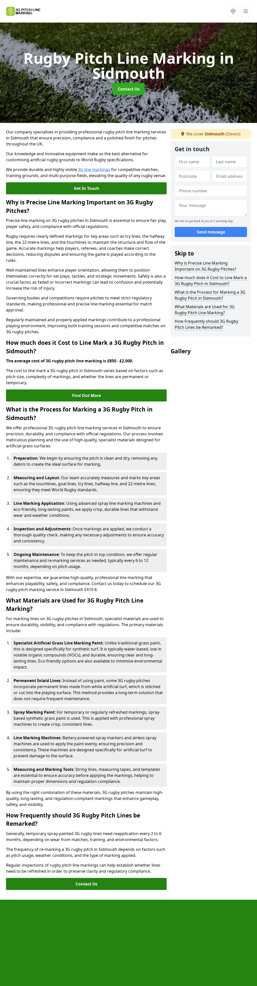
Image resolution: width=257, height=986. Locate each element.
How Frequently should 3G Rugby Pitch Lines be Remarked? (206, 324)
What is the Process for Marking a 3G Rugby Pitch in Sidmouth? (210, 295)
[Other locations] (233, 11)
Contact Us (129, 89)
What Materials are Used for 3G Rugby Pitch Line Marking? (205, 309)
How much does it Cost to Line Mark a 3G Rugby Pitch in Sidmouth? (211, 280)
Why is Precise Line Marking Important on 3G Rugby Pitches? (205, 266)
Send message (211, 232)
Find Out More (86, 395)
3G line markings (94, 169)
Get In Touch (86, 188)
